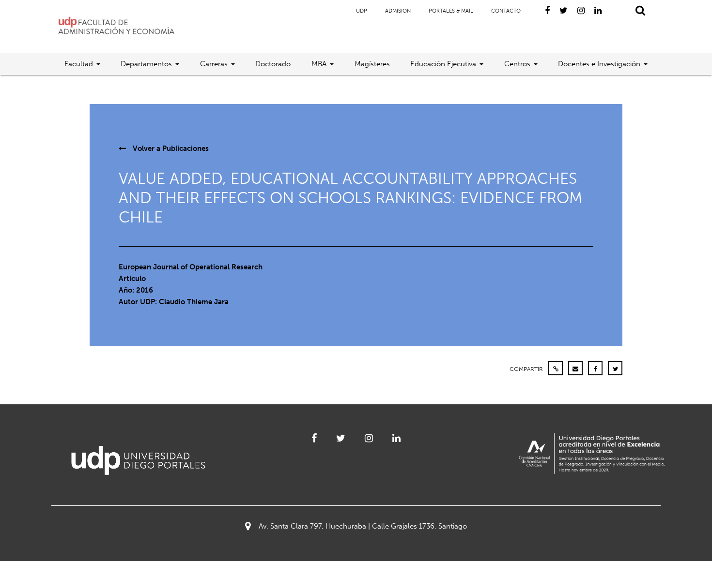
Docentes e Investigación (599, 63)
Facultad (78, 63)
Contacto (506, 11)
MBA (318, 63)
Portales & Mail (451, 11)
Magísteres (372, 63)
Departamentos (146, 63)
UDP (361, 11)
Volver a (170, 148)
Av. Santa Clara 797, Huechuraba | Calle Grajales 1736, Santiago (363, 526)
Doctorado (273, 63)
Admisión (398, 11)
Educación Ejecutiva (443, 63)
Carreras (214, 63)
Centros (517, 63)
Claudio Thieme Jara (194, 301)
